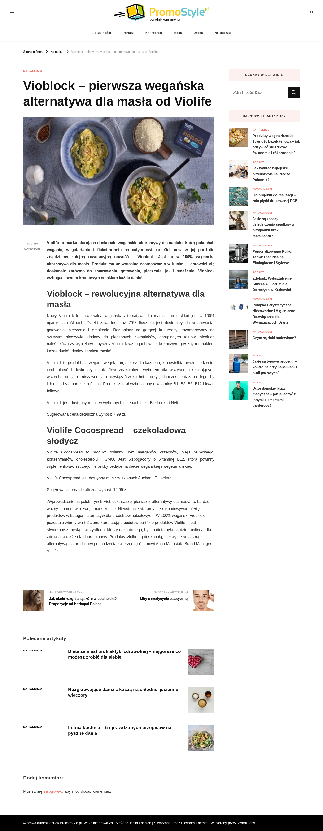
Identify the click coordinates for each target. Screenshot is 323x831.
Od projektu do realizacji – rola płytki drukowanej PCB (275, 198)
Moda (178, 33)
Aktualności (101, 33)
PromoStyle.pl (71, 823)
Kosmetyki (153, 33)
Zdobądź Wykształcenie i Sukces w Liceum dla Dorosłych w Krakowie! (273, 284)
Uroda (198, 33)
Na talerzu (223, 33)
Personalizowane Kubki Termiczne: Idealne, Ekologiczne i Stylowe (272, 257)
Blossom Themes (195, 823)
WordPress (246, 823)
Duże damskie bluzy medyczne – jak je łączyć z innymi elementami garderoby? (274, 397)
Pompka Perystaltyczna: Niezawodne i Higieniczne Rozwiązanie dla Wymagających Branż (274, 313)
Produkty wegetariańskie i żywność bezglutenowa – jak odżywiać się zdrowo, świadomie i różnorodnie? (276, 144)
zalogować (53, 791)
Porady (128, 33)
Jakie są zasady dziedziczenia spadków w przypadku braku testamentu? (274, 227)
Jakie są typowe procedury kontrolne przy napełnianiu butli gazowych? (275, 367)
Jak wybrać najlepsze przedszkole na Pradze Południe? (271, 173)
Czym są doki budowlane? (274, 338)
